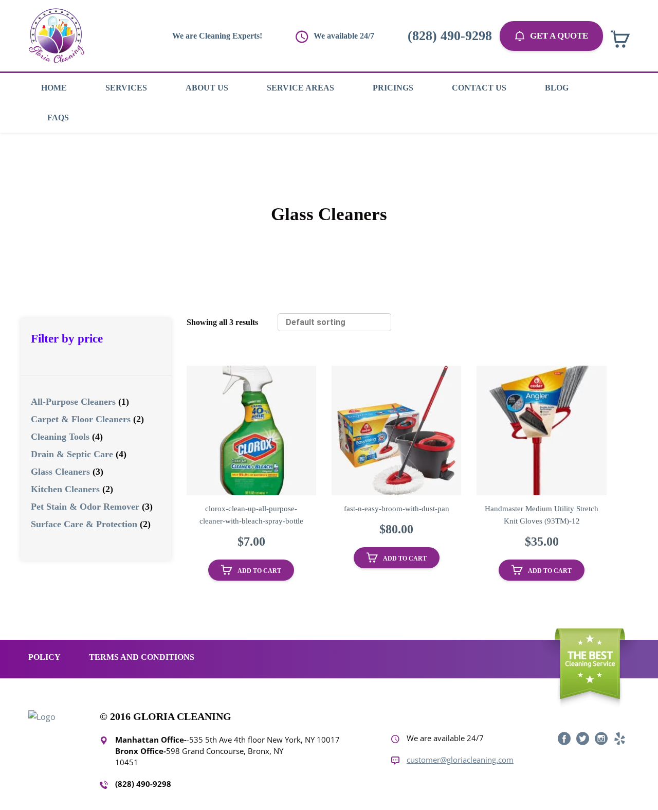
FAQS (58, 117)
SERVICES (126, 87)
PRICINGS (393, 87)
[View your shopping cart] (620, 39)
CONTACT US (479, 87)
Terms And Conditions (141, 657)
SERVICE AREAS (300, 87)
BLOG (557, 87)
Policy (44, 657)
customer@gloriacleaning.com (460, 759)
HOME (54, 87)
